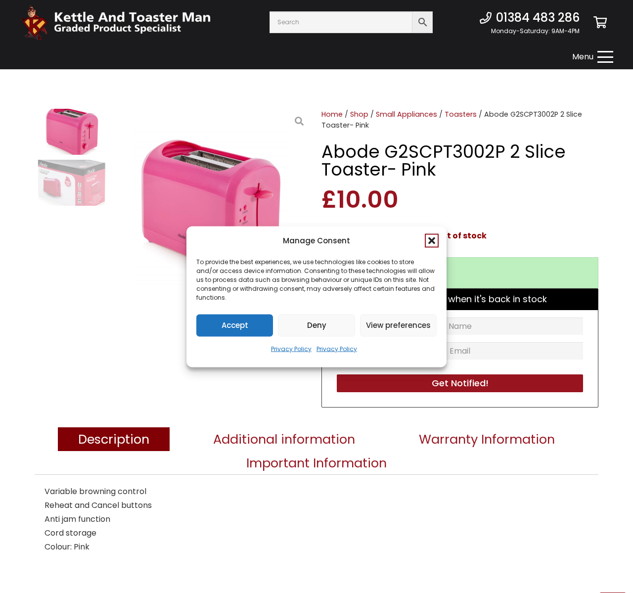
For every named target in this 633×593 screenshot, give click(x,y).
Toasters (461, 114)
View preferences (398, 325)
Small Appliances (406, 114)
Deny (316, 325)
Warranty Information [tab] (487, 439)
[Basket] (600, 22)
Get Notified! (460, 383)
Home (332, 114)
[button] (432, 240)
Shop (359, 114)
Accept (235, 325)
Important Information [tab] (316, 463)
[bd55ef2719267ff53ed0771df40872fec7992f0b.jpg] (210, 208)
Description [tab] (113, 439)
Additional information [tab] (284, 439)
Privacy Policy (291, 348)
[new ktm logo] (116, 22)
